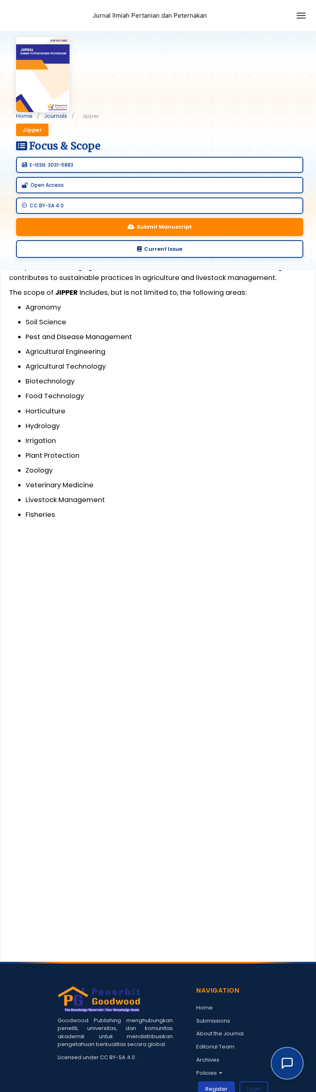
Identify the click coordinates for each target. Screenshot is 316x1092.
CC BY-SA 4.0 (118, 1057)
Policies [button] (207, 1073)
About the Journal (220, 1033)
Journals (55, 116)
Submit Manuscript (164, 227)
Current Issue (163, 249)
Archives (207, 1060)
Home (24, 116)
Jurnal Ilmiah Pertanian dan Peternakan (150, 15)
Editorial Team (215, 1047)
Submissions (213, 1021)
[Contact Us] (287, 1063)
